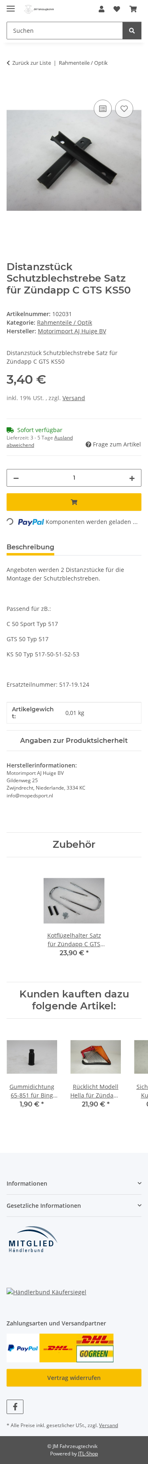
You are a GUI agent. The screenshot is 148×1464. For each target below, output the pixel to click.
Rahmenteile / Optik (64, 322)
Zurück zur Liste (31, 62)
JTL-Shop (88, 1453)
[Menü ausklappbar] (11, 5)
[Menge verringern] (16, 477)
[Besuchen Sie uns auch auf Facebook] (15, 1407)
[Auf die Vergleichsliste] (103, 109)
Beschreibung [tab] (30, 547)
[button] (101, 9)
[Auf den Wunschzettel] (124, 109)
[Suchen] (132, 30)
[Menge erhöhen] (132, 477)
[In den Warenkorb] (13, 88)
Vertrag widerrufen (74, 1378)
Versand (73, 398)
